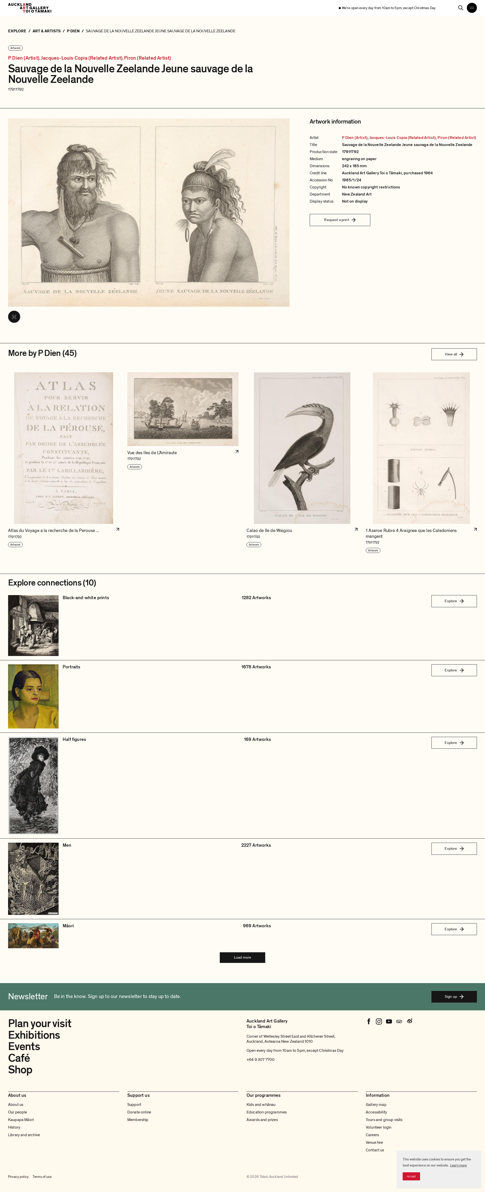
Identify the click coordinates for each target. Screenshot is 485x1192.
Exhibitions (34, 1035)
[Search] (461, 8)
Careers (372, 1135)
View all (451, 354)
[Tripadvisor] (399, 1021)
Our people (17, 1112)
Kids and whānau (261, 1104)
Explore (451, 600)
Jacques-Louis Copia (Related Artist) (82, 58)
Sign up (451, 996)
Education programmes (267, 1112)
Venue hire (374, 1142)
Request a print (336, 219)
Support (134, 1104)
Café (19, 1058)
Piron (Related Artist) (147, 58)
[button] (63, 462)
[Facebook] (369, 1021)
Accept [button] (411, 1176)
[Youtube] (389, 1021)
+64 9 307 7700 (261, 1059)
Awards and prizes (262, 1120)
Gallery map (376, 1104)
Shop (20, 1069)
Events (24, 1046)
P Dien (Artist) (23, 58)
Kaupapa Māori (21, 1120)
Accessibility (376, 1112)
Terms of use (42, 1177)
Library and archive (24, 1135)
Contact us (375, 1150)
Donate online (139, 1112)
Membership (138, 1120)
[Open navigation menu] (472, 8)
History (14, 1127)
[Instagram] (379, 1021)
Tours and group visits (384, 1120)
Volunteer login (378, 1127)
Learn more (458, 1165)
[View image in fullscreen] (14, 317)
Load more (242, 957)
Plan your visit (39, 1023)
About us (15, 1104)
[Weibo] (409, 1021)
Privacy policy (18, 1177)
